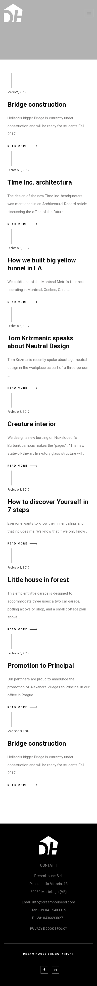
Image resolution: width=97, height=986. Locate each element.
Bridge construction (36, 104)
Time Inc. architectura (39, 182)
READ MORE (17, 146)
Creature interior (31, 424)
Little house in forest (38, 579)
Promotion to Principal (40, 665)
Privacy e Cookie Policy (48, 928)
